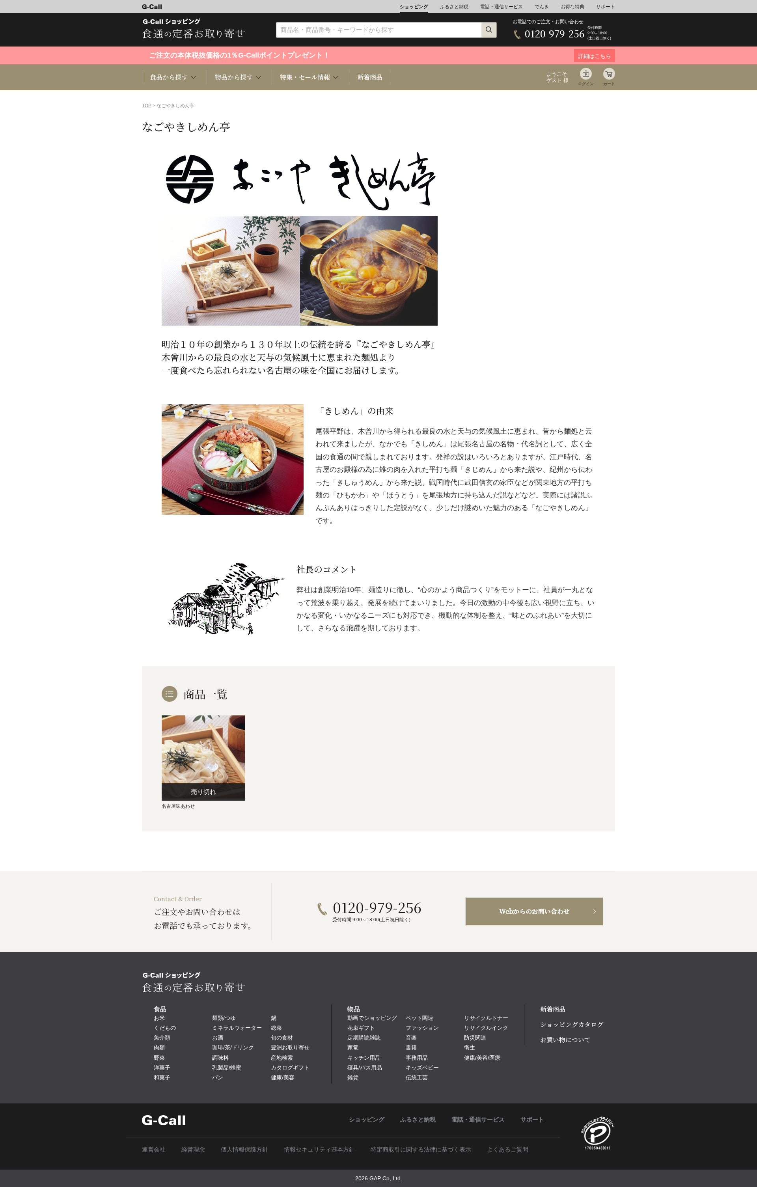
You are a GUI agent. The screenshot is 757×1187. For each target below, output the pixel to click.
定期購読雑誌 (363, 1037)
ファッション (422, 1028)
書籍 (411, 1047)
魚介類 (162, 1037)
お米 (159, 1018)
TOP (146, 105)
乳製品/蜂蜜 (226, 1067)
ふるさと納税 (454, 6)
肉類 (159, 1047)
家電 (352, 1047)
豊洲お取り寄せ (290, 1047)
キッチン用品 (363, 1058)
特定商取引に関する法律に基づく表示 (421, 1149)
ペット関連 (419, 1018)
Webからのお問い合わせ (534, 911)
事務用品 (417, 1058)
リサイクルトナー (486, 1018)
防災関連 (475, 1037)
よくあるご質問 (507, 1149)
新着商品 (369, 77)
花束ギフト (361, 1028)
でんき (542, 6)
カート (609, 84)
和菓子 (162, 1077)
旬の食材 (282, 1037)
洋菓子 (162, 1067)
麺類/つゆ (224, 1018)
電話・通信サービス (501, 6)
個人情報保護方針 (244, 1149)
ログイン (586, 84)
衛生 (469, 1047)
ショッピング (414, 6)
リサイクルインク (486, 1028)
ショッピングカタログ (571, 1024)
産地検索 (282, 1058)
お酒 (217, 1037)
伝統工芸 (417, 1077)
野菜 (159, 1058)
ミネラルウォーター (237, 1028)
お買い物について (565, 1039)
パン (217, 1077)
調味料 (220, 1058)
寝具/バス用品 (364, 1067)
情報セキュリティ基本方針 (319, 1149)
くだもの (165, 1028)
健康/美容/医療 (482, 1058)
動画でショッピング (372, 1018)
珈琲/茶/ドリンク (233, 1047)
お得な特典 (572, 6)
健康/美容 (283, 1077)
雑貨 (352, 1077)
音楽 (411, 1037)
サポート (605, 6)
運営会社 (154, 1149)
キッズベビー (422, 1067)
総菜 (276, 1028)
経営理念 (193, 1149)
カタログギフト (290, 1067)
